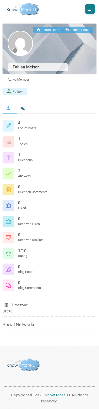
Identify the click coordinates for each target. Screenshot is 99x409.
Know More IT (58, 394)
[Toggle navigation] (90, 9)
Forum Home (50, 30)
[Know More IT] (21, 9)
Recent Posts (80, 30)
